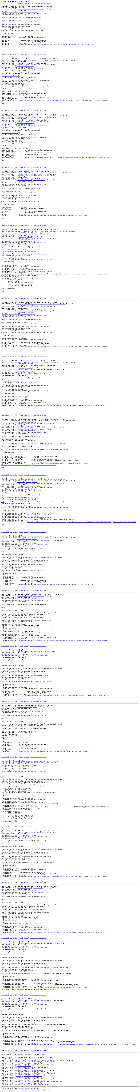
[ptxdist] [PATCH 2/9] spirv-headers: (30, 9)
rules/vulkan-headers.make (11, 249)
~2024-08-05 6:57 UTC (32, 1054)
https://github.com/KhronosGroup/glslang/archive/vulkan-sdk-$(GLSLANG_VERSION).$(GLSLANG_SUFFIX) (57, 44)
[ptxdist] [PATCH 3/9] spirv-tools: (30, 64)
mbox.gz (34, 1057)
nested (26, 54)
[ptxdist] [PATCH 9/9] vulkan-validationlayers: (34, 428)
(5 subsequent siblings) (25, 181)
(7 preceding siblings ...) (27, 539)
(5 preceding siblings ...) (27, 422)
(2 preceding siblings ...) (27, 232)
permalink (37, 13)
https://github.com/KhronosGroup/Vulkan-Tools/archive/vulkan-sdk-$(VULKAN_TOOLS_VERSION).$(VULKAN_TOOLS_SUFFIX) (63, 405)
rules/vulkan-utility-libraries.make (15, 439)
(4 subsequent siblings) (25, 239)
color (32, 3)
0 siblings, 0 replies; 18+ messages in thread (19, 598)
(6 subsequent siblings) (25, 123)
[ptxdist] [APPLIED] (25, 63)
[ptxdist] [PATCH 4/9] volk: (27, 121)
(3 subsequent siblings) (25, 312)
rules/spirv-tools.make (10, 133)
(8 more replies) (23, 10)
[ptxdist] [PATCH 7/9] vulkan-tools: (30, 311)
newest (44, 1054)
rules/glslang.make (8, 20)
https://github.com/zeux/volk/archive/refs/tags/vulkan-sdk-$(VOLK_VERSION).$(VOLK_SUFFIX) (54, 215)
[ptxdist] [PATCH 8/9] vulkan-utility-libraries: (35, 369)
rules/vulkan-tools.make (10, 381)
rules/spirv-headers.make (11, 76)
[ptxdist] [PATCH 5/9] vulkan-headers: (31, 180)
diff (2, 24)
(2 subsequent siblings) (25, 371)
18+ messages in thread (38, 54)
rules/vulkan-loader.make (11, 322)
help (26, 3)
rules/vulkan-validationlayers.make (14, 497)
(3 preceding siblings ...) (27, 305)
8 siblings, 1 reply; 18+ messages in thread (18, 67)
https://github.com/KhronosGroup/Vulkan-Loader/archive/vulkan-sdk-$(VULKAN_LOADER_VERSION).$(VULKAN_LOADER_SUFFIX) (64, 346)
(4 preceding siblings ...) (27, 363)
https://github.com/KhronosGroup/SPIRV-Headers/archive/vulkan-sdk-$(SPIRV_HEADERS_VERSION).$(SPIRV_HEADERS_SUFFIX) (64, 100)
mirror (38, 3)
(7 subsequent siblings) (25, 66)
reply (15, 54)
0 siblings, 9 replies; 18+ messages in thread (19, 12)
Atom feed (46, 3)
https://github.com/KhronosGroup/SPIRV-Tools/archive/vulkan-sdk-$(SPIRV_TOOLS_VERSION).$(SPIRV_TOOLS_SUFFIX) (68, 157)
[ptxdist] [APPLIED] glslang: (27, 429)
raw (44, 13)
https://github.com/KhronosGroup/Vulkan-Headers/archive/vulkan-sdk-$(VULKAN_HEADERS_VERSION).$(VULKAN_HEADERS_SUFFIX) (65, 274)
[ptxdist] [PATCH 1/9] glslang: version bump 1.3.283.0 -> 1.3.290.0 (40, 60)
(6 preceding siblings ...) (27, 482)
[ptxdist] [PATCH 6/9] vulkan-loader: (30, 238)
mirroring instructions (30, 1088)
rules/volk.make (7, 191)
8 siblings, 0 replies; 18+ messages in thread (19, 543)
